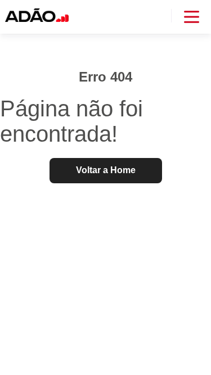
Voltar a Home (106, 170)
